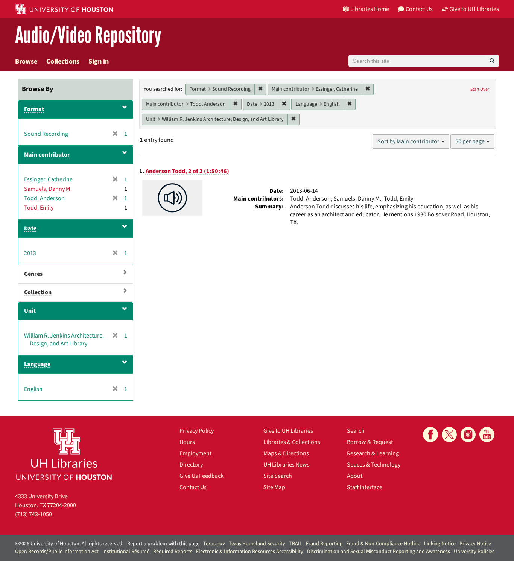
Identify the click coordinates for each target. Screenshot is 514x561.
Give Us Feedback (201, 476)
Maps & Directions (286, 453)
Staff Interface (364, 487)
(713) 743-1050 (33, 514)
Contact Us (193, 487)
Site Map (274, 487)
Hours (187, 442)
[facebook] (430, 434)
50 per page (470, 141)
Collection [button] (38, 292)
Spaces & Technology (373, 465)
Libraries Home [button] (369, 9)
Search (356, 431)
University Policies (474, 551)
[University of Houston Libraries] (64, 453)
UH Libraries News (286, 465)
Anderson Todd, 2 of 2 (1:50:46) (187, 171)
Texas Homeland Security (257, 543)
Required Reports (172, 551)
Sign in (98, 61)
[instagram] (468, 434)
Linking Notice (440, 543)
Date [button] (30, 228)
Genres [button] (33, 274)
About (354, 476)
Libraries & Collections (291, 442)
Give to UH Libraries (288, 431)
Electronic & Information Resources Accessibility (249, 551)
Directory (191, 465)
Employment (195, 453)
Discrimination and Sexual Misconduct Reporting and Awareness (378, 551)
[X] (449, 434)
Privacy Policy (196, 431)
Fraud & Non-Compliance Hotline (383, 543)
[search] (492, 61)
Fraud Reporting (324, 543)
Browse (26, 61)
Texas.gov (214, 543)
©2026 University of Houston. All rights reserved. (69, 543)
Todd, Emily (38, 208)
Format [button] (34, 109)
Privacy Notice (475, 543)
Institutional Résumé (125, 551)
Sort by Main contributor (409, 141)
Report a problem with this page (163, 543)
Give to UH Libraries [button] (474, 9)
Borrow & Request (370, 442)
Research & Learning (373, 453)
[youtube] (486, 434)
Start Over (479, 89)
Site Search (277, 476)
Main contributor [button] (47, 155)
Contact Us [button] (419, 9)
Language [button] (37, 364)
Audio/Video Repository (88, 35)
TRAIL (295, 543)
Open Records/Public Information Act (57, 551)
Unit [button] (30, 311)
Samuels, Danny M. (48, 189)
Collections (62, 61)
